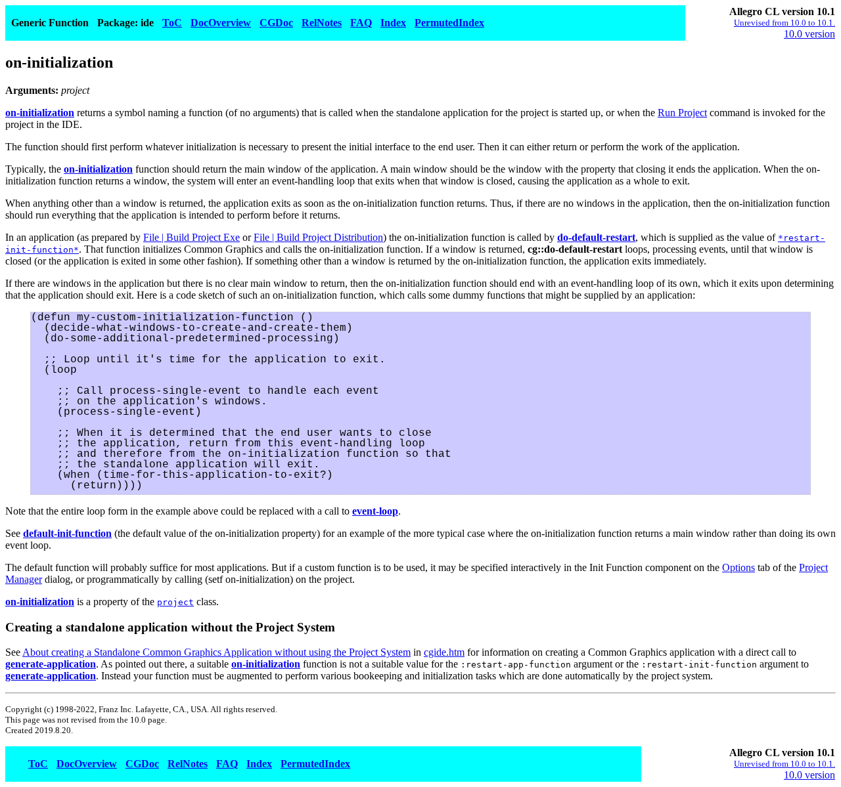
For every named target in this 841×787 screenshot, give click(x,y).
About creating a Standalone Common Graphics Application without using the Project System (216, 652)
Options (738, 567)
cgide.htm (444, 652)
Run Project (682, 112)
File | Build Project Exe (191, 237)
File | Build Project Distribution (318, 237)
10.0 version (809, 33)
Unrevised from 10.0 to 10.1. (784, 23)
